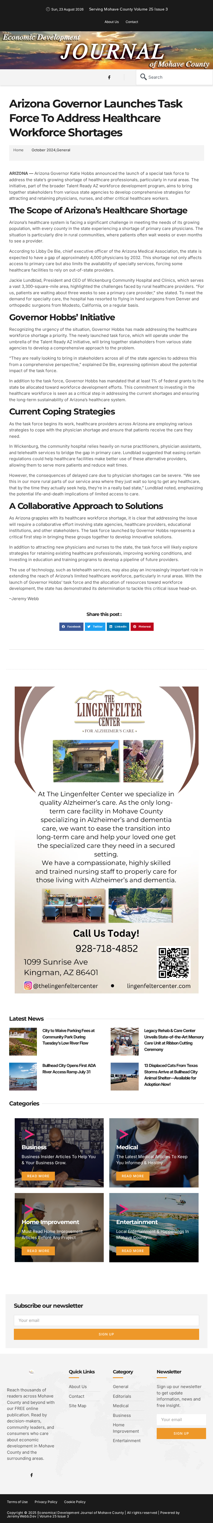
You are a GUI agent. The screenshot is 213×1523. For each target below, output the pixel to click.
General (63, 150)
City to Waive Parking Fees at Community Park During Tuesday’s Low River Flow (68, 1037)
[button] (21, 76)
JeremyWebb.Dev (21, 1516)
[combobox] (174, 77)
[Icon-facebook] (109, 77)
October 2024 (43, 150)
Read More (38, 1176)
